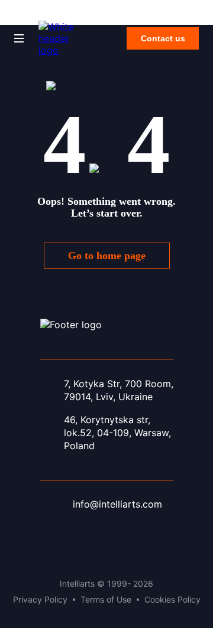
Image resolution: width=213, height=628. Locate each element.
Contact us (163, 38)
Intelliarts (26, 16)
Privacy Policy (40, 599)
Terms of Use (105, 599)
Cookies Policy (172, 599)
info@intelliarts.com (117, 504)
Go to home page (107, 255)
